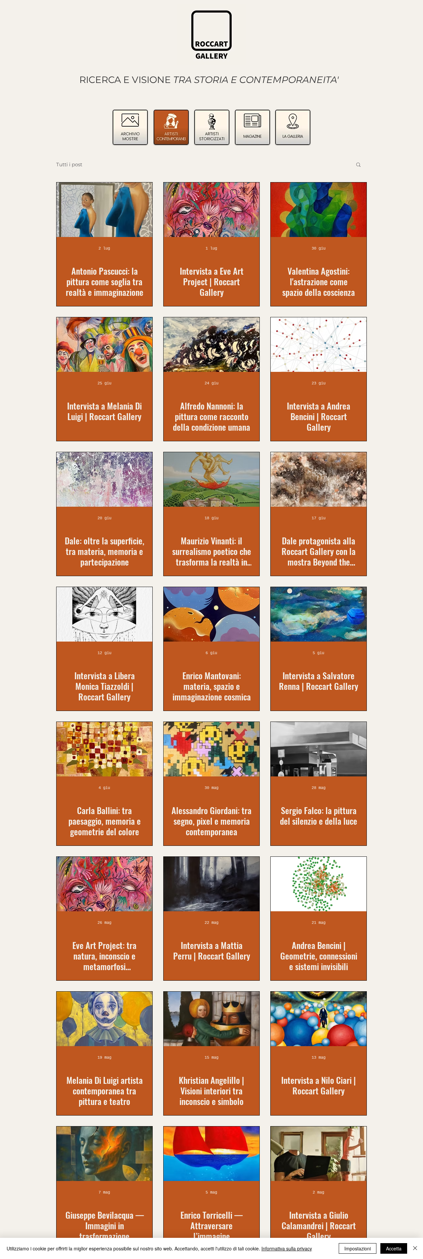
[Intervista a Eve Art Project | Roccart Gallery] (211, 209)
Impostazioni (357, 1248)
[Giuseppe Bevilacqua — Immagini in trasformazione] (104, 1153)
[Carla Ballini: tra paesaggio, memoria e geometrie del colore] (104, 749)
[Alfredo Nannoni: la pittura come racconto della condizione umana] (211, 344)
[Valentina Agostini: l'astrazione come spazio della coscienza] (318, 209)
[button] (358, 165)
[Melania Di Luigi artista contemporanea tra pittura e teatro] (104, 1019)
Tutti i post (69, 164)
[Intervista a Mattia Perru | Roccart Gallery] (211, 884)
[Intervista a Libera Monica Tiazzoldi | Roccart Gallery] (104, 614)
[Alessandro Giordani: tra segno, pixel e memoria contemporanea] (211, 749)
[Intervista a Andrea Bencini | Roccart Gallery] (318, 344)
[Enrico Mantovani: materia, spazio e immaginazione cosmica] (211, 614)
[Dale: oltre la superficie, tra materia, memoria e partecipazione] (104, 479)
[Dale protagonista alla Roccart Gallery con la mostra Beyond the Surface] (318, 479)
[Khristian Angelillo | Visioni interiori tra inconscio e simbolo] (211, 1019)
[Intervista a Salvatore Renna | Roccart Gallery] (318, 614)
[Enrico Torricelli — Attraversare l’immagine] (211, 1153)
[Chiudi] (415, 1248)
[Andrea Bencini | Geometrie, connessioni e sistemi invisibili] (318, 884)
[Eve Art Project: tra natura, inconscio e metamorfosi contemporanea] (104, 884)
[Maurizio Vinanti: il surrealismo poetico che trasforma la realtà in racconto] (211, 479)
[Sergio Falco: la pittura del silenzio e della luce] (318, 749)
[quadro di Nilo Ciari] (318, 1019)
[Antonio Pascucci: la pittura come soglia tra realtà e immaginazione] (104, 209)
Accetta (394, 1248)
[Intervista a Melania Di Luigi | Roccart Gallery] (104, 344)
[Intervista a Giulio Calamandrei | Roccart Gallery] (318, 1153)
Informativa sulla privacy (286, 1248)
